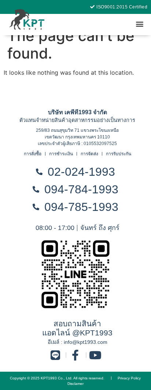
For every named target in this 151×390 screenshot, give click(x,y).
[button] (139, 24)
